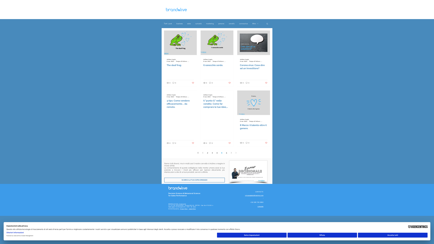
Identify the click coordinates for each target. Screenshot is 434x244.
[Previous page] (203, 153)
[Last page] (236, 153)
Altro (254, 24)
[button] (267, 24)
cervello (232, 24)
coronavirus (243, 24)
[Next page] (231, 153)
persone (221, 24)
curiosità (198, 24)
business (179, 24)
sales (189, 24)
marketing (210, 24)
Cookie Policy (192, 209)
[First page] (198, 153)
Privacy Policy (184, 209)
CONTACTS (259, 192)
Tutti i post (168, 24)
